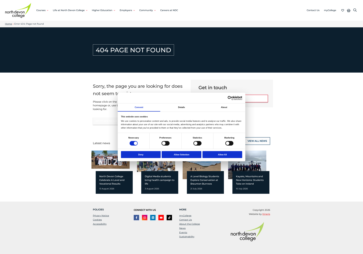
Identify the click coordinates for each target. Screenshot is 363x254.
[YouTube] (161, 217)
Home (8, 24)
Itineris (266, 214)
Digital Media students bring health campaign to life (159, 180)
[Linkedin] (153, 217)
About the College (189, 224)
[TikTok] (169, 217)
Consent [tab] (139, 107)
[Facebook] (136, 217)
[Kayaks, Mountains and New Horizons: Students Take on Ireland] (247, 164)
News (182, 228)
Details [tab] (181, 107)
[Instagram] (144, 217)
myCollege (185, 215)
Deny (140, 154)
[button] (47, 10)
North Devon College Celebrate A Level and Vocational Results (111, 180)
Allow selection (181, 154)
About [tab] (224, 107)
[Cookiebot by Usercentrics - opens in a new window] (229, 98)
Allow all (222, 154)
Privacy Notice (101, 215)
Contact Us (185, 219)
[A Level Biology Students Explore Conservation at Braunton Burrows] (202, 164)
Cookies (97, 219)
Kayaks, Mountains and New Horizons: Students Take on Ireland (250, 180)
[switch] (166, 143)
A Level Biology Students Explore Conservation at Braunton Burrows (204, 180)
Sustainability (186, 236)
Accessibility (100, 224)
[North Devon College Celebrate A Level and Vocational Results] (110, 159)
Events (183, 232)
